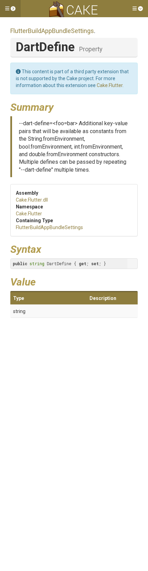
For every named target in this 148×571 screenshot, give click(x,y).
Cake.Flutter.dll (32, 200)
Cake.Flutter (110, 85)
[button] (10, 8)
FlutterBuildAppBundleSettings (52, 30)
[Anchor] (59, 106)
